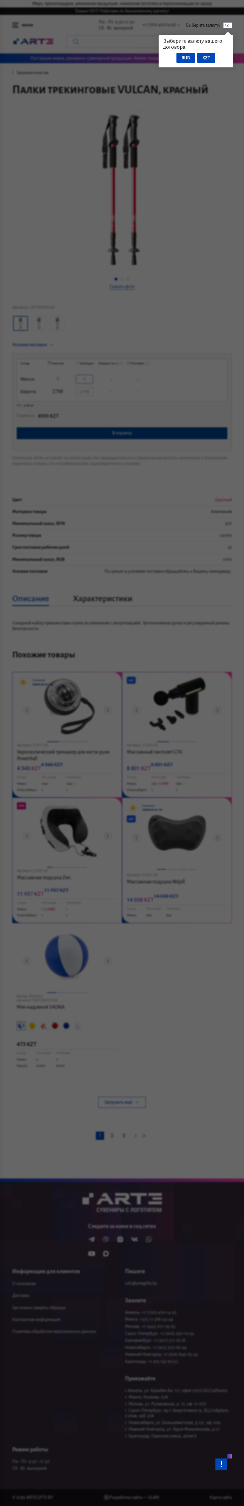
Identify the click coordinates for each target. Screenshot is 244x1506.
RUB (186, 58)
